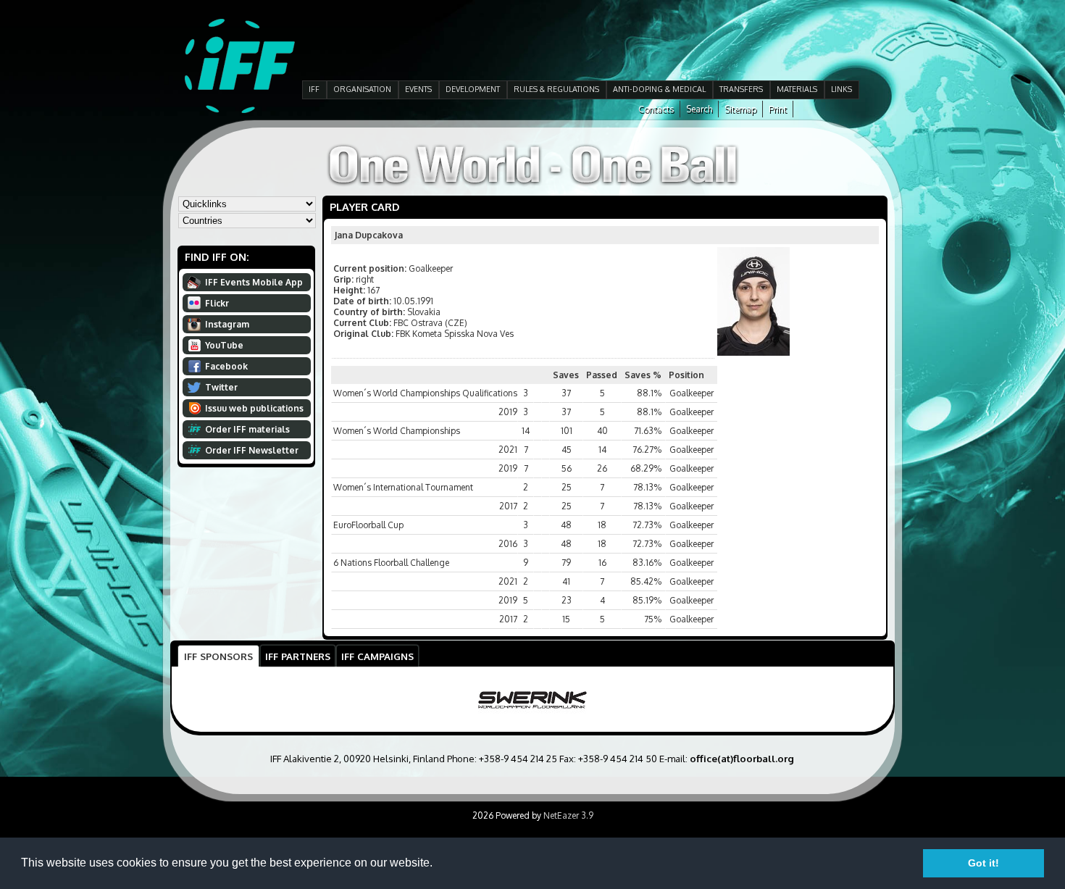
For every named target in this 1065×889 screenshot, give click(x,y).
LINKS (841, 89)
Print (778, 109)
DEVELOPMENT (473, 89)
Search (699, 109)
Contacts (656, 109)
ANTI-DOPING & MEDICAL (659, 89)
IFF (314, 89)
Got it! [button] (983, 863)
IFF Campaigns (377, 656)
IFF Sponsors (218, 656)
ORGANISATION (362, 89)
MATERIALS (797, 89)
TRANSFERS (741, 89)
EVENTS (418, 89)
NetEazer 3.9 (568, 815)
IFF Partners (297, 656)
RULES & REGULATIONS (556, 89)
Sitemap (740, 109)
